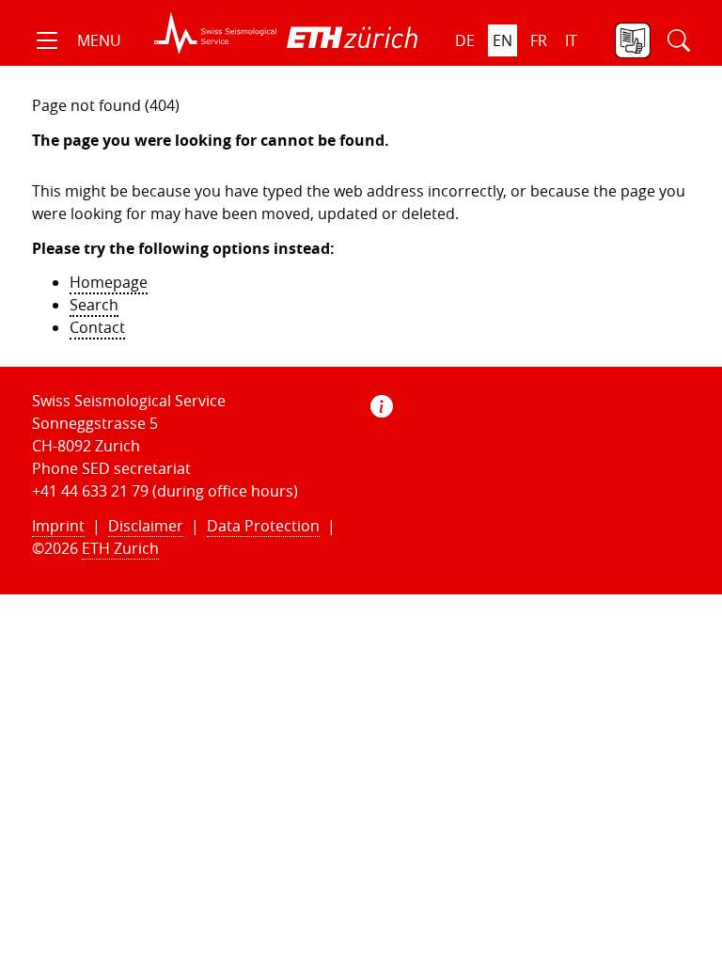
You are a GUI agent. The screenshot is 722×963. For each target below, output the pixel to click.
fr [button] (538, 40)
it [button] (571, 40)
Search (94, 304)
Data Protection (263, 525)
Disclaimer (145, 525)
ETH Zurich (120, 548)
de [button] (465, 40)
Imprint (58, 525)
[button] (76, 40)
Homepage (109, 282)
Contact (97, 327)
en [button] (502, 40)
